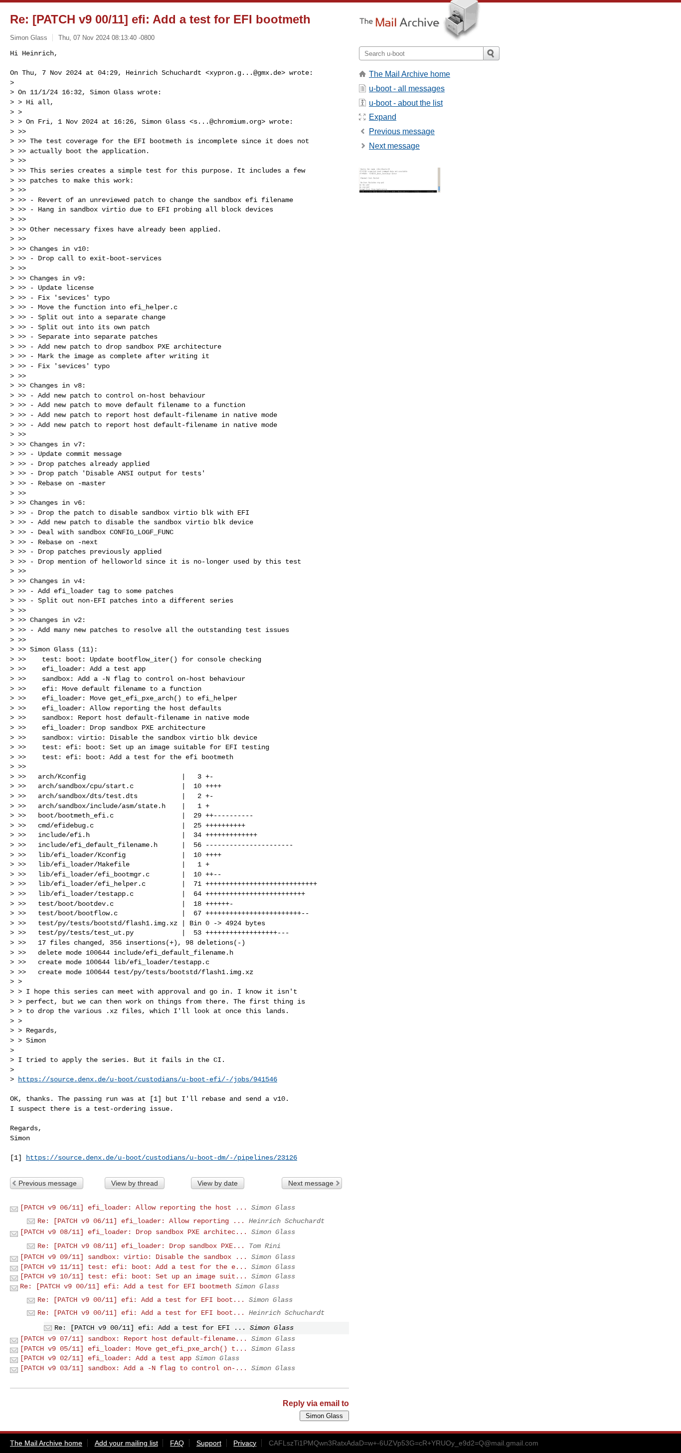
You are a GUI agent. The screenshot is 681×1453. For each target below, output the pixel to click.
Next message (311, 1183)
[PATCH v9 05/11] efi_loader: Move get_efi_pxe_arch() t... (133, 1349)
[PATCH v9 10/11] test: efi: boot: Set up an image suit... (133, 1276)
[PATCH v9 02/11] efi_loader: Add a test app (105, 1358)
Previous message (47, 1183)
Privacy (244, 1443)
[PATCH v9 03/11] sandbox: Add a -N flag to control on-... (133, 1368)
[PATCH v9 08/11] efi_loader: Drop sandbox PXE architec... (133, 1232)
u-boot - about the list (406, 103)
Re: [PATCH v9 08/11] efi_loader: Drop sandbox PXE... (141, 1246)
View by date (217, 1183)
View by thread (134, 1183)
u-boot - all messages (407, 88)
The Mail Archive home (409, 74)
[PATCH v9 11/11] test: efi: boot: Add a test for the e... (133, 1267)
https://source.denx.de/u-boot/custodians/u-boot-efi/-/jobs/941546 (147, 1079)
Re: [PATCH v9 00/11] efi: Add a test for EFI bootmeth (125, 1286)
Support (208, 1443)
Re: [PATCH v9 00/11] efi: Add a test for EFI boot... (141, 1300)
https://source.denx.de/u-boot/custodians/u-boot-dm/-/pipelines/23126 (161, 1158)
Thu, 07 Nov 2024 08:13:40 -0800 (106, 37)
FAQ (177, 1443)
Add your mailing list (126, 1443)
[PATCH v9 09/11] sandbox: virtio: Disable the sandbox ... (133, 1257)
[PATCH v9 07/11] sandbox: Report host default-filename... (133, 1339)
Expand (382, 117)
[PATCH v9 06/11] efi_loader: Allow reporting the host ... (133, 1208)
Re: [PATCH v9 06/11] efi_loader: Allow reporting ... (141, 1221)
